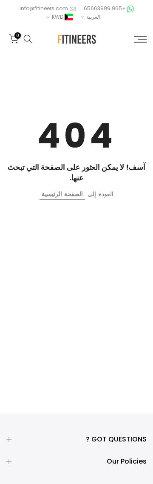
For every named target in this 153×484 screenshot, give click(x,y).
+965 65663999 (104, 8)
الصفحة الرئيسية (62, 194)
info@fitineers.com (44, 8)
